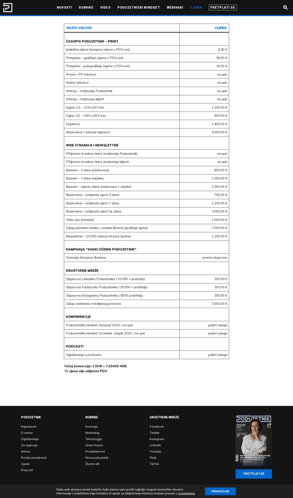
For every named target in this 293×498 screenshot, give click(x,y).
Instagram (157, 439)
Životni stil (92, 464)
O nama (27, 433)
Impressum (29, 426)
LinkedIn (155, 445)
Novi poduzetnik (96, 458)
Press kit (27, 470)
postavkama (186, 493)
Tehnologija (93, 439)
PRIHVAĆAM (220, 491)
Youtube (155, 451)
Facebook (157, 426)
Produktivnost (95, 451)
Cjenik (25, 464)
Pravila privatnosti (34, 458)
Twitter (155, 433)
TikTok (154, 464)
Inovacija (91, 426)
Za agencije (29, 445)
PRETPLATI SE (253, 473)
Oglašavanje (30, 439)
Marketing (92, 433)
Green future (94, 445)
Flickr (153, 458)
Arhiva (25, 451)
